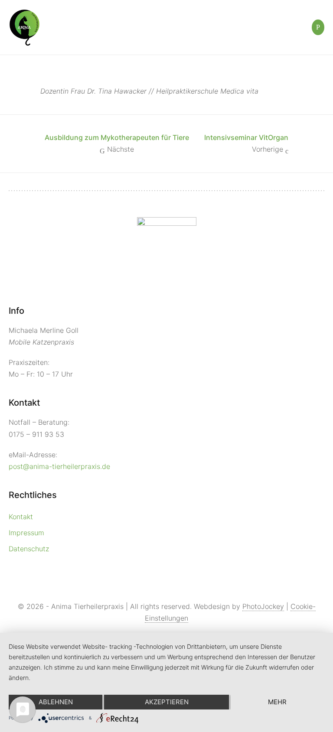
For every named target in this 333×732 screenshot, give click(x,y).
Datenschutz (29, 548)
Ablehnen (56, 702)
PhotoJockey (263, 606)
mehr (277, 702)
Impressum (26, 532)
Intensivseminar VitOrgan (246, 137)
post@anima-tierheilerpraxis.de (59, 466)
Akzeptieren (167, 702)
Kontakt (21, 516)
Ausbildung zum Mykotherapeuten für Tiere (117, 137)
